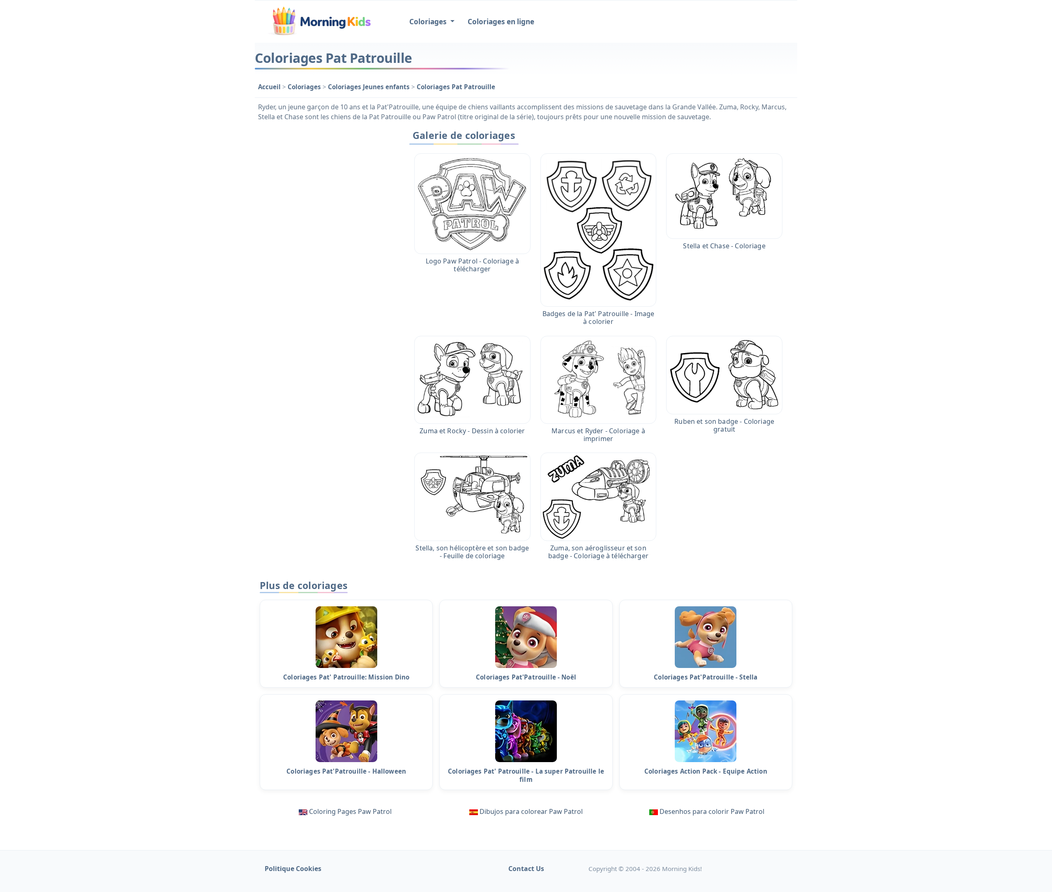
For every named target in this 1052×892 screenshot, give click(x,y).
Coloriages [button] (428, 21)
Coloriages (305, 87)
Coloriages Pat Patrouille (456, 87)
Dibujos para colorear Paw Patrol (531, 811)
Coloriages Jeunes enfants (369, 87)
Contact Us (526, 868)
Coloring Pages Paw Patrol (350, 811)
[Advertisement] (325, 249)
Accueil (270, 87)
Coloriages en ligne (501, 21)
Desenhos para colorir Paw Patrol (712, 811)
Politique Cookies (293, 868)
